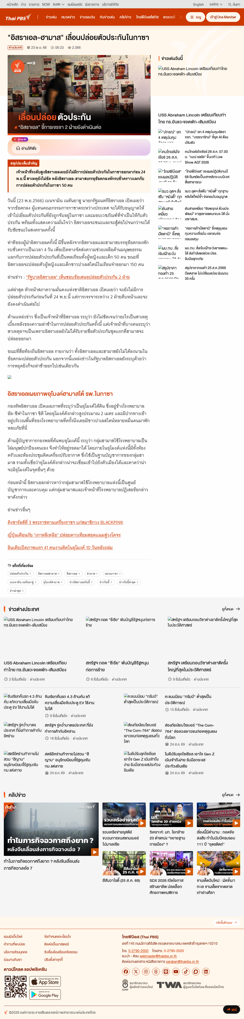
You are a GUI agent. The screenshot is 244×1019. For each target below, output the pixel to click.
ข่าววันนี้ (104, 582)
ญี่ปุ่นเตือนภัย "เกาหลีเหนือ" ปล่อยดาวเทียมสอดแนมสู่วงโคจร (64, 535)
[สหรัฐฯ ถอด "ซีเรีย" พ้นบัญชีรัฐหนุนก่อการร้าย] (122, 637)
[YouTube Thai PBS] (176, 971)
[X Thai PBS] (136, 971)
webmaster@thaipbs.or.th (158, 956)
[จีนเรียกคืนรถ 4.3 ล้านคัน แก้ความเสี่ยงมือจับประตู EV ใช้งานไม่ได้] (23, 704)
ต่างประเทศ (15, 47)
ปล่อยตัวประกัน (19, 573)
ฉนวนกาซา (111, 573)
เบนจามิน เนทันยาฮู (22, 582)
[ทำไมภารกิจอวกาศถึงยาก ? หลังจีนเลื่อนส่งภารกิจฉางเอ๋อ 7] (51, 829)
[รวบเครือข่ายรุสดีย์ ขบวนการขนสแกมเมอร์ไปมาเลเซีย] (124, 815)
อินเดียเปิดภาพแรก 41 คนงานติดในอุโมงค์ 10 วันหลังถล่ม (60, 548)
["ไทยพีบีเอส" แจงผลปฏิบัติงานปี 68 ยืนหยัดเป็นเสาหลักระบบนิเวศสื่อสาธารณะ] (170, 175)
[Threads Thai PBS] (156, 971)
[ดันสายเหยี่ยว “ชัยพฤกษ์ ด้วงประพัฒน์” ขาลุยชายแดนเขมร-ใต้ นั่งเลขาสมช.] (170, 212)
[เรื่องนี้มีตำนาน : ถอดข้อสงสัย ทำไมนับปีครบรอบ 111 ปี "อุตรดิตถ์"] (218, 815)
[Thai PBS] (19, 16)
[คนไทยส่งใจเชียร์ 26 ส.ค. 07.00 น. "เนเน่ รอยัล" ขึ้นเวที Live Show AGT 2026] (170, 155)
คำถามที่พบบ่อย (14, 944)
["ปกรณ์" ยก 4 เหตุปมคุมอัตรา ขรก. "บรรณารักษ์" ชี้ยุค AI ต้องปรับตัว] (170, 135)
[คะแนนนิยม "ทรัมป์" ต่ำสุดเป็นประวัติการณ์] (143, 704)
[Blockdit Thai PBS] (196, 971)
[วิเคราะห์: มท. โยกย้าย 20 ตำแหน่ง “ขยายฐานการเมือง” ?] (171, 815)
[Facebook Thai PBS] (126, 971)
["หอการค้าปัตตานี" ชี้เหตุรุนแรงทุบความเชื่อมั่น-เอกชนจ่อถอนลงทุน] (170, 232)
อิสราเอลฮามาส (47, 573)
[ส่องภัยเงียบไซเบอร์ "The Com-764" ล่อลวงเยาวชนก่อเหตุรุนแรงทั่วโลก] (143, 732)
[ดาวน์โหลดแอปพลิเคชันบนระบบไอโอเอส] (45, 981)
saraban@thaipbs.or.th (182, 961)
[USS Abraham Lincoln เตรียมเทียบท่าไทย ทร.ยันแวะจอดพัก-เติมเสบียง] (197, 88)
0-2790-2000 (138, 950)
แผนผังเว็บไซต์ (13, 936)
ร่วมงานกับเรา (13, 959)
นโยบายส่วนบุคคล (15, 951)
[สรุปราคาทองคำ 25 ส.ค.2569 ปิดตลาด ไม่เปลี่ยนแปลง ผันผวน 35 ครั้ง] (170, 271)
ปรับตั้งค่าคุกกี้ (53, 959)
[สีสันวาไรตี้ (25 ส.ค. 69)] (124, 863)
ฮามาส (91, 573)
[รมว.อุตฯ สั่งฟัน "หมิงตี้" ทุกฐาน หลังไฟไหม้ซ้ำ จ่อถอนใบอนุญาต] (170, 195)
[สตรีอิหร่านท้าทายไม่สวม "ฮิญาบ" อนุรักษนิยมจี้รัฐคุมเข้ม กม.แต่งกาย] (23, 761)
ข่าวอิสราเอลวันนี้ (80, 582)
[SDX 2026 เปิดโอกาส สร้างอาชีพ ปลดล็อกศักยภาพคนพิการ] (171, 863)
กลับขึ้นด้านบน (224, 923)
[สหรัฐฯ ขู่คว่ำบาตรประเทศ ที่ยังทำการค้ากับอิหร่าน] (23, 732)
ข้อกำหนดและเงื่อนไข (57, 936)
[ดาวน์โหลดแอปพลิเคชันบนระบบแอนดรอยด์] (45, 994)
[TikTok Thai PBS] (186, 971)
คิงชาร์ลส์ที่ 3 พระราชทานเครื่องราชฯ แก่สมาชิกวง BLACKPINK (65, 522)
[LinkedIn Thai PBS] (206, 971)
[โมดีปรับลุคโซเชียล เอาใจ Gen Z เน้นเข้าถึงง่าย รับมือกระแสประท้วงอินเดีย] (143, 761)
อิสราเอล (72, 573)
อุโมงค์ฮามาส (51, 582)
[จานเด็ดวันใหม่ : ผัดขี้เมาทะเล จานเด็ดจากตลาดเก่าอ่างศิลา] (218, 863)
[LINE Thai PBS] (166, 971)
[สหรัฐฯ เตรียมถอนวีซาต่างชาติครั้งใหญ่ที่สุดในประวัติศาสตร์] (204, 637)
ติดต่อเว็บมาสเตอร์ (56, 944)
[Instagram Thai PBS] (146, 971)
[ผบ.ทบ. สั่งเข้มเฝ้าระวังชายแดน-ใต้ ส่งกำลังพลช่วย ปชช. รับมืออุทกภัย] (170, 252)
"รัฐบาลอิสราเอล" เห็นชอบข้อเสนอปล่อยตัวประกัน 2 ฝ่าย (78, 277)
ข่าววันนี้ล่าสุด (127, 582)
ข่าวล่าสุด (15, 590)
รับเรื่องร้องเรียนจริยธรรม (60, 951)
